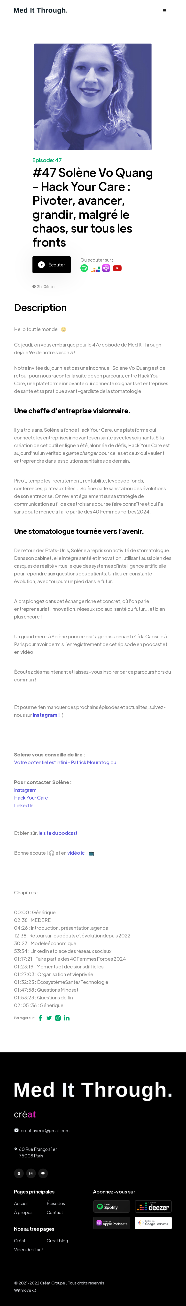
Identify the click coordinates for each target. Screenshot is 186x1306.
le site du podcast (58, 833)
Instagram (25, 790)
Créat (19, 1240)
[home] (40, 11)
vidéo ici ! (77, 853)
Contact (55, 1212)
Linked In (23, 805)
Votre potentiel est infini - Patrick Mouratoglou (65, 762)
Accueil (21, 1203)
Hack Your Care (31, 797)
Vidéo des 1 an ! (28, 1249)
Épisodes (56, 1203)
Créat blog (57, 1240)
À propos (23, 1212)
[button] (164, 11)
